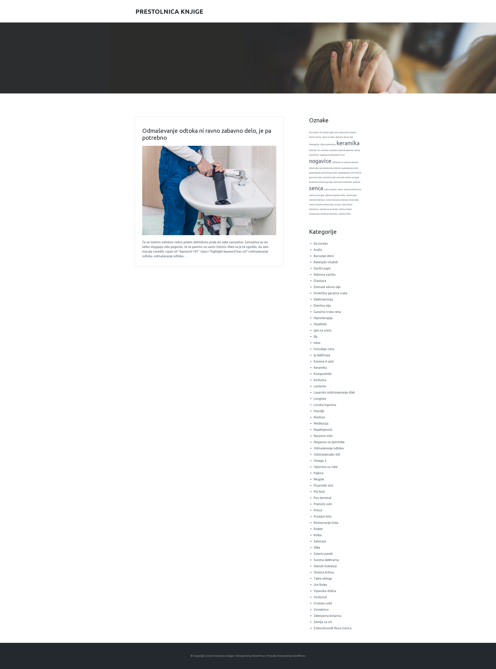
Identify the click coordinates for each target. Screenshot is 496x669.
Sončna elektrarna (326, 560)
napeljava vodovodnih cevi (332, 155)
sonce (340, 189)
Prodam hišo (323, 516)
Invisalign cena (324, 349)
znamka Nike (344, 214)
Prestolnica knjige (223, 655)
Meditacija (321, 423)
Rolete (318, 529)
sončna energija (316, 195)
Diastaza (320, 280)
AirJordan (314, 132)
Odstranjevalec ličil (327, 454)
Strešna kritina (324, 572)
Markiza (319, 417)
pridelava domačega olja (321, 182)
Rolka (318, 535)
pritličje (356, 182)
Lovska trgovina (325, 405)
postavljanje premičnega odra (323, 173)
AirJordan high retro (329, 132)
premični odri (329, 177)
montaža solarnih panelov (341, 150)
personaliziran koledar (330, 168)
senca (316, 188)
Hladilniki (320, 324)
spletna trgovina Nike (335, 195)
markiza (325, 150)
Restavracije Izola (326, 522)
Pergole (319, 479)
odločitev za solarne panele (345, 162)
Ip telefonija (322, 355)
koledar (313, 150)
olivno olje (314, 168)
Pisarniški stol (323, 485)
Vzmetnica (321, 609)
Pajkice (318, 473)
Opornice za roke (326, 467)
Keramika (320, 367)
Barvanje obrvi (324, 256)
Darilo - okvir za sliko (325, 137)
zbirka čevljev (345, 209)
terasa (338, 204)
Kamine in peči (324, 361)
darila (312, 137)
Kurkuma (320, 380)
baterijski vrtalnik (347, 132)
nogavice (320, 161)
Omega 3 (320, 460)
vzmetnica (314, 209)
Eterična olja (322, 305)
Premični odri (323, 504)
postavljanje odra (350, 168)
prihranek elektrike (342, 182)
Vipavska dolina (325, 591)
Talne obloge (323, 578)
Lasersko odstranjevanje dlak (334, 392)
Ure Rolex (320, 584)
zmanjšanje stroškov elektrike (323, 214)
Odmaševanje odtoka (329, 448)
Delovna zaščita (325, 274)
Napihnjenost (323, 429)
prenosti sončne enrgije (348, 177)
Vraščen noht (323, 603)
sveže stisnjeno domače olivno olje (342, 200)
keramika (348, 143)
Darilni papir (322, 268)
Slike (317, 547)
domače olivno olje (344, 137)
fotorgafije (314, 144)
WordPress (299, 655)
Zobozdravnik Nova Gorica (332, 628)
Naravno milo (323, 436)
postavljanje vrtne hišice (349, 173)
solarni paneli (330, 189)
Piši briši (319, 491)
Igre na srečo (323, 330)
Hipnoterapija (323, 318)
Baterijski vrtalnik (326, 262)
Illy (316, 336)
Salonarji (320, 541)
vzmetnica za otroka (328, 209)
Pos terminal (322, 498)
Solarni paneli (323, 553)
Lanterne (320, 386)
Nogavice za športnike (329, 442)
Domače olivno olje (327, 287)
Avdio (318, 249)
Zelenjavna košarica (327, 615)
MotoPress (258, 655)
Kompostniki (323, 374)
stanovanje (351, 195)
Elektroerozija (323, 299)
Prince (318, 510)
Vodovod (320, 597)
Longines (320, 398)
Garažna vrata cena (327, 311)
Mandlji (319, 411)
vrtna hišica (347, 204)
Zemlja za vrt (323, 622)
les (318, 150)
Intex (317, 342)
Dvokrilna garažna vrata (330, 293)
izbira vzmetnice (328, 144)
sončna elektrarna (352, 189)
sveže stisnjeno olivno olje (321, 204)
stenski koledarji (317, 200)
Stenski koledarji (325, 566)
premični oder (315, 177)
